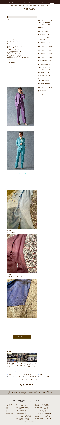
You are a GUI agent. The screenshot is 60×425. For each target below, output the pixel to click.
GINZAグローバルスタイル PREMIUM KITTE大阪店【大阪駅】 (41, 408)
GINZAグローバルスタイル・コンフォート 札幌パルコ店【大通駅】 (23, 405)
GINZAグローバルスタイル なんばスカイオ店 (43, 72)
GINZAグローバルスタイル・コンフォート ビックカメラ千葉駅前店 (45, 55)
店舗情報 (30, 2)
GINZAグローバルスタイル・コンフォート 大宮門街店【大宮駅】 (22, 418)
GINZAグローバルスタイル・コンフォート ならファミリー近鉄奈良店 (45, 78)
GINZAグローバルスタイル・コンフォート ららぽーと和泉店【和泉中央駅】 (43, 413)
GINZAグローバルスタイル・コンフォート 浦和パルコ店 (45, 53)
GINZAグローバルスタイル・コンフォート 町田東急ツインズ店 (45, 46)
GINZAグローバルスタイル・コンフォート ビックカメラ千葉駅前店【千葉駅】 (43, 404)
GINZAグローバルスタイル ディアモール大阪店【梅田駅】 (41, 410)
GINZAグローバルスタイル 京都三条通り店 (43, 80)
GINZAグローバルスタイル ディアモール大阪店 (44, 69)
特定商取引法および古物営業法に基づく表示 (10, 413)
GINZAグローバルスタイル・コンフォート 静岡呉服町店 (45, 57)
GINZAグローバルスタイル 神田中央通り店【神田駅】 (21, 412)
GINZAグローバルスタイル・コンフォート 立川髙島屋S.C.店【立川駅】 (23, 415)
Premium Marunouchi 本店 (41, 27)
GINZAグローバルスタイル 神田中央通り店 (43, 37)
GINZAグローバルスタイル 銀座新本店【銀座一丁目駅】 (22, 410)
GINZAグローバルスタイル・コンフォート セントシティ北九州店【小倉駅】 (43, 418)
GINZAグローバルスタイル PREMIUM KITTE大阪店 (44, 64)
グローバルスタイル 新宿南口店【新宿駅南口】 (21, 413)
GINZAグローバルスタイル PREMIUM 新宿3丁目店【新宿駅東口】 (23, 408)
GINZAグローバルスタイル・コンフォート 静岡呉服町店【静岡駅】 (42, 405)
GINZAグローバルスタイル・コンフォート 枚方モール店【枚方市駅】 (42, 412)
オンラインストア (38, 2)
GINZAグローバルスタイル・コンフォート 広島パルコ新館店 (45, 85)
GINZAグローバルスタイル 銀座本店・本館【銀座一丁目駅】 (22, 411)
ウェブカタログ (7, 408)
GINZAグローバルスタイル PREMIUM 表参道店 (44, 24)
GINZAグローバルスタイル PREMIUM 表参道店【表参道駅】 (22, 407)
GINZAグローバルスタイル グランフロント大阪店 (44, 67)
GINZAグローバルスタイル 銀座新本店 (43, 31)
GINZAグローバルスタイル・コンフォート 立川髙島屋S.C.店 (45, 44)
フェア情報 (34, 2)
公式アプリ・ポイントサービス (45, 2)
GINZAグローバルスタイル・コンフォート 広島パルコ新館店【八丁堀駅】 (42, 416)
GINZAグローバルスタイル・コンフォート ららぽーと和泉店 (45, 76)
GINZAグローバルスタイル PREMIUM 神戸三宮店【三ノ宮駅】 (41, 415)
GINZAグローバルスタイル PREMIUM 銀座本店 (44, 22)
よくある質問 (7, 407)
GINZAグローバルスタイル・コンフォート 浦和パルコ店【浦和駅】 (23, 419)
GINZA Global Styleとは (20, 2)
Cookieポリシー (7, 412)
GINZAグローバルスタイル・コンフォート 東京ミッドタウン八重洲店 (45, 29)
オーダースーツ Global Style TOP (9, 404)
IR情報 (6, 410)
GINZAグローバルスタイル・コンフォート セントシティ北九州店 (45, 91)
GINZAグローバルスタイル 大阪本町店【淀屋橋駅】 (40, 411)
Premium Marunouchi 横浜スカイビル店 (43, 48)
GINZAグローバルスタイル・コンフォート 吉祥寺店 (44, 42)
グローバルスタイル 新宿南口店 (42, 39)
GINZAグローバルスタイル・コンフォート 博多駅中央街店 (45, 87)
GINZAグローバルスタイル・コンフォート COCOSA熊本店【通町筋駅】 (42, 419)
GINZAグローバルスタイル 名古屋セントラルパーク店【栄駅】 (41, 407)
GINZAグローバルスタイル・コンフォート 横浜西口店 (44, 50)
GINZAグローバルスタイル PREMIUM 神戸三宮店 (44, 83)
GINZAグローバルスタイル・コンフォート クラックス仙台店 (45, 20)
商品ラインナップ (26, 2)
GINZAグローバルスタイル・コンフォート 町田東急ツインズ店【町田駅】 (23, 416)
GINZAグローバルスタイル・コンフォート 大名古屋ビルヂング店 (45, 61)
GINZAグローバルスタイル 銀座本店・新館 (43, 34)
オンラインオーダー (40, 94)
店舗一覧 (17, 404)
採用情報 (6, 411)
